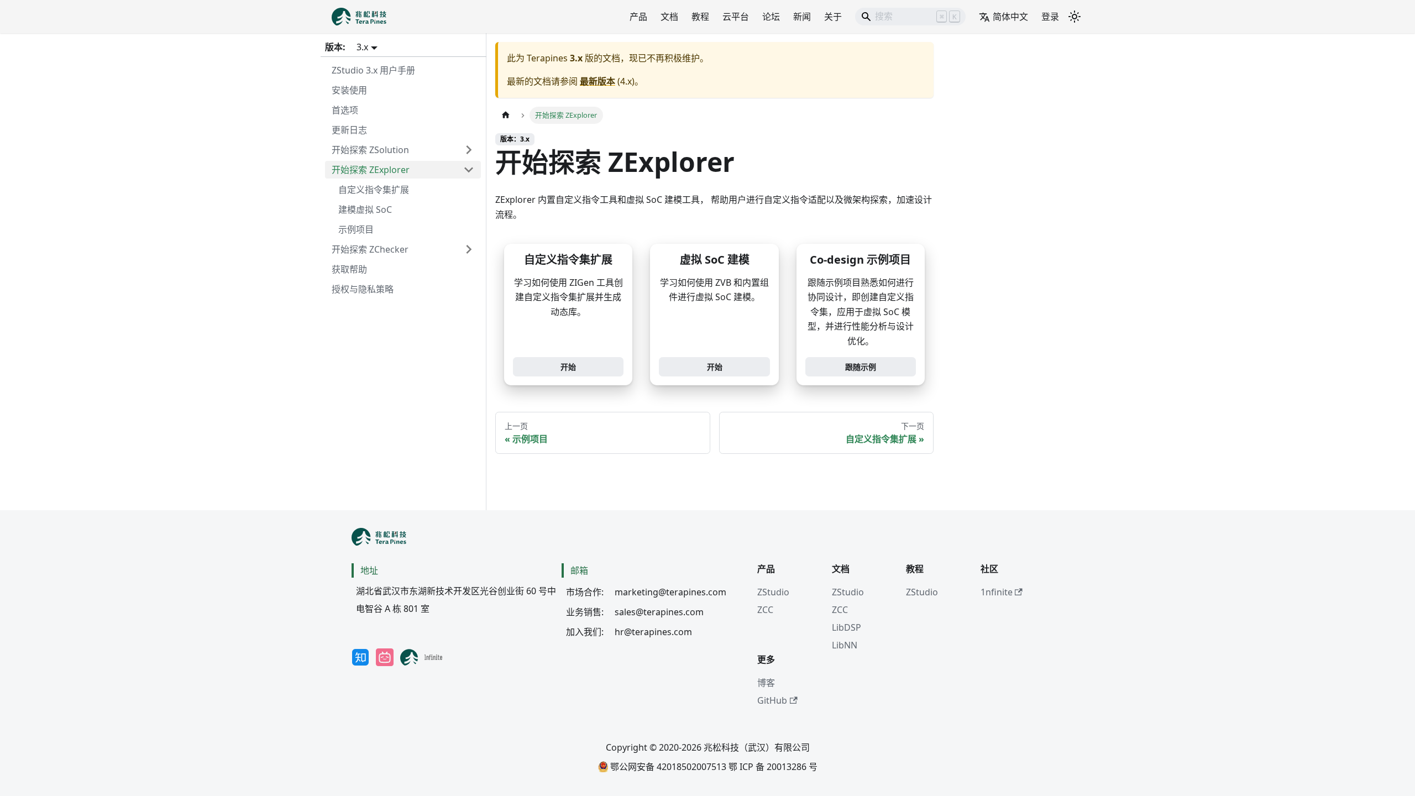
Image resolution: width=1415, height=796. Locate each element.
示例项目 (356, 229)
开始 (568, 367)
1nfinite (997, 592)
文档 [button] (669, 17)
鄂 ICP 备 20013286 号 (773, 767)
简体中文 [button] (1010, 17)
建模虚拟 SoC (365, 209)
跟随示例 (860, 367)
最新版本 (597, 81)
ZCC (765, 610)
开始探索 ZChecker (370, 249)
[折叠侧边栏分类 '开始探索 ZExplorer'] (469, 170)
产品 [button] (638, 17)
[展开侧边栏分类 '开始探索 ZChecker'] (469, 249)
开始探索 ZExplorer (371, 170)
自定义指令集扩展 (373, 190)
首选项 (345, 110)
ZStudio (773, 592)
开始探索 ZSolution (370, 150)
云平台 (735, 17)
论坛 (771, 17)
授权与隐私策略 (363, 289)
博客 (766, 683)
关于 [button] (833, 17)
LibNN (844, 645)
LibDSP (846, 627)
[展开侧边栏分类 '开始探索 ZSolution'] (469, 150)
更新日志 (349, 130)
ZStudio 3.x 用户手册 (373, 70)
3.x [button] (362, 47)
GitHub (772, 700)
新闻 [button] (802, 17)
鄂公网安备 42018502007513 (667, 767)
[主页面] (505, 115)
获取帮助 (349, 269)
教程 (700, 17)
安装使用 (349, 90)
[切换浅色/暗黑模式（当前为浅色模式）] (1074, 16)
